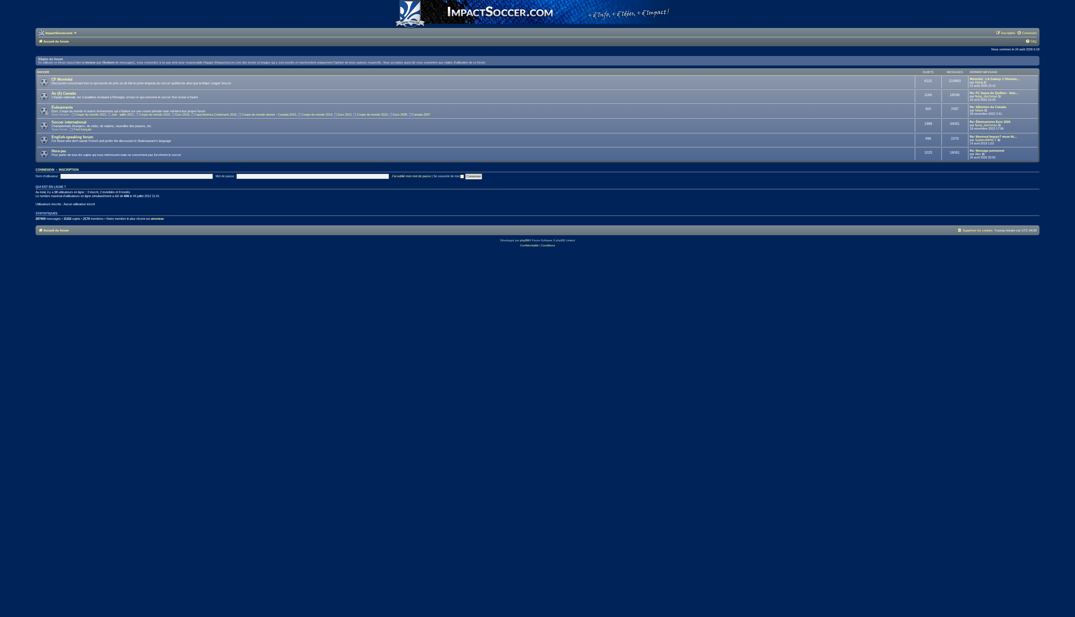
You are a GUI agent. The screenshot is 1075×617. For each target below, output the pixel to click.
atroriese (157, 218)
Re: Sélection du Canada (988, 107)
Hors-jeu (59, 151)
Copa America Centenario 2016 (215, 114)
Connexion (45, 169)
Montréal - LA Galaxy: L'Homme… (995, 79)
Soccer (43, 72)
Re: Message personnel (987, 150)
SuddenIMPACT (986, 140)
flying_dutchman (986, 96)
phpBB (524, 240)
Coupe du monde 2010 (372, 114)
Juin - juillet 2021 (122, 114)
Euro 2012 (345, 114)
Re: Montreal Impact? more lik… (993, 136)
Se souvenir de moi (446, 176)
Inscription (69, 169)
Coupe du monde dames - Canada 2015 (269, 114)
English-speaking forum (72, 137)
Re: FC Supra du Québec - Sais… (994, 93)
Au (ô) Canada (64, 93)
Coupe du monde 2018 (154, 114)
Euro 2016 (182, 114)
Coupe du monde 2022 (90, 114)
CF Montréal (62, 79)
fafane (979, 110)
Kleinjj (979, 82)
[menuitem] (1027, 33)
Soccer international (69, 122)
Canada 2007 (421, 114)
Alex (978, 154)
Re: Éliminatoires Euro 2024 (990, 121)
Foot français (83, 129)
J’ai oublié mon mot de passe (411, 176)
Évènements (62, 107)
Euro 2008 (400, 114)
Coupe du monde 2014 (317, 114)
